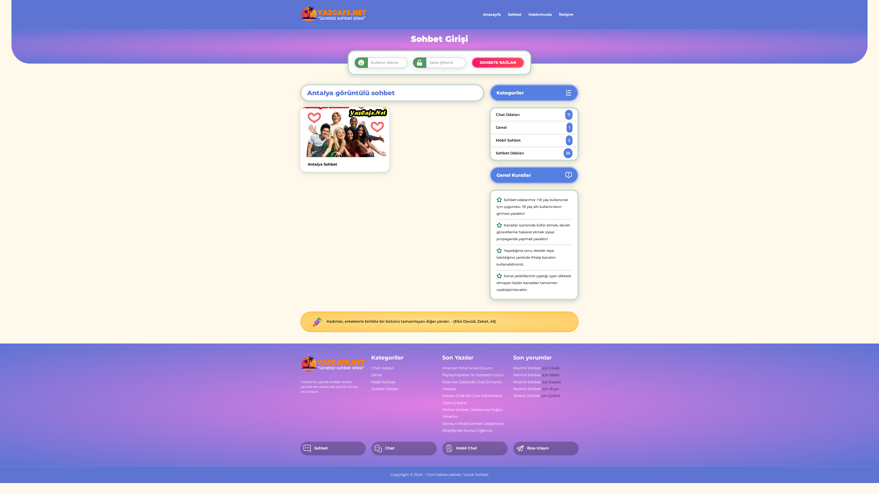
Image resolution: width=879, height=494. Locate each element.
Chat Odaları (533, 115)
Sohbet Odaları (533, 153)
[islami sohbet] (333, 14)
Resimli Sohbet (527, 368)
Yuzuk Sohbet (476, 475)
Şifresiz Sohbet (526, 396)
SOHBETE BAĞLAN (498, 62)
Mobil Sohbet (533, 140)
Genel (533, 127)
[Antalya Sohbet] (344, 132)
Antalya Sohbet (322, 164)
